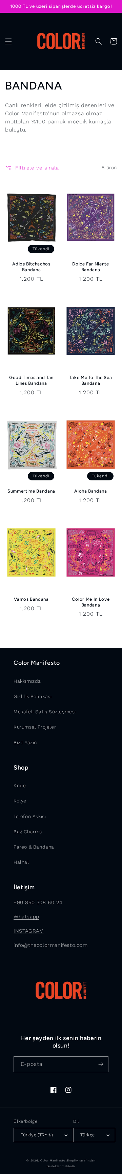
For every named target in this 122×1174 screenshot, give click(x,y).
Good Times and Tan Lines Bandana (31, 380)
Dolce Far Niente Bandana (90, 266)
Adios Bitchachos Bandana (31, 266)
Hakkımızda (27, 681)
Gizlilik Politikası (33, 696)
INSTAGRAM (28, 931)
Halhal (21, 862)
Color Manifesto (52, 1160)
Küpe (20, 785)
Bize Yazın (25, 742)
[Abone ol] (100, 1064)
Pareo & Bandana (34, 847)
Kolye (20, 800)
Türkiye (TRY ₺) (37, 1134)
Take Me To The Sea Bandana (90, 380)
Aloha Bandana (90, 491)
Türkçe (87, 1134)
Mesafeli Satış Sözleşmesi (45, 711)
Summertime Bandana (31, 491)
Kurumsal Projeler (35, 727)
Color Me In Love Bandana (91, 602)
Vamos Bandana (31, 599)
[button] (8, 41)
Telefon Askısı (30, 816)
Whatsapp (26, 917)
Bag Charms (28, 831)
